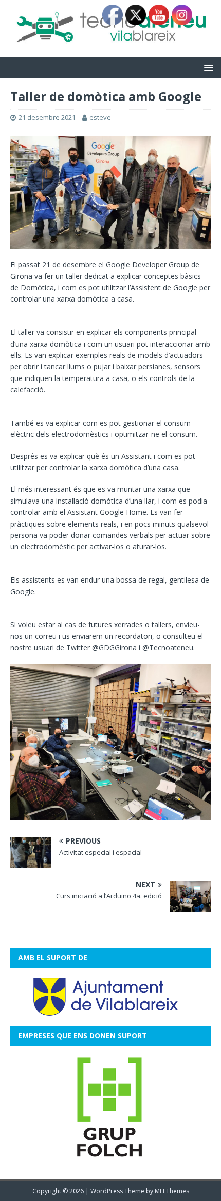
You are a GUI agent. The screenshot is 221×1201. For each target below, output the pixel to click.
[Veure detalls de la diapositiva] (110, 1107)
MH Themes (172, 1191)
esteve (100, 117)
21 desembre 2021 (47, 117)
